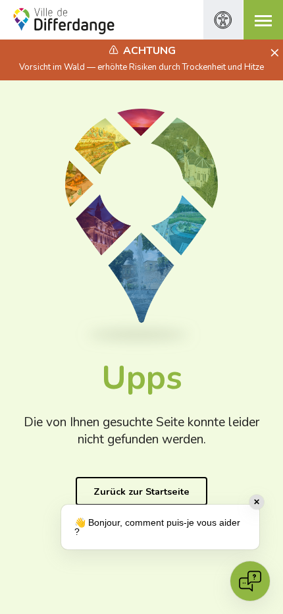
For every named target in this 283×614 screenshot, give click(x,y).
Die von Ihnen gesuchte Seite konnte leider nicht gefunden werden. (141, 431)
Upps (141, 378)
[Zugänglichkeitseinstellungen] (223, 20)
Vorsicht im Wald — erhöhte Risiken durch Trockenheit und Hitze (141, 67)
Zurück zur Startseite (141, 491)
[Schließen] (273, 53)
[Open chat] (250, 581)
